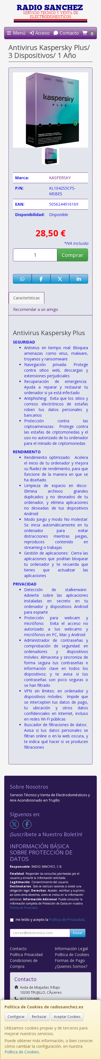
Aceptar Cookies (67, 1016)
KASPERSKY (60, 177)
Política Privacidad (26, 954)
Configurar (16, 1016)
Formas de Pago (70, 960)
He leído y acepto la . (50, 919)
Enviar (77, 932)
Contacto (69, 33)
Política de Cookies (21, 1051)
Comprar (72, 255)
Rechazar (39, 1016)
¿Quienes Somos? (71, 966)
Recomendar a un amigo (35, 309)
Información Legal (71, 948)
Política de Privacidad (23, 908)
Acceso (42, 33)
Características (26, 297)
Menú (18, 33)
